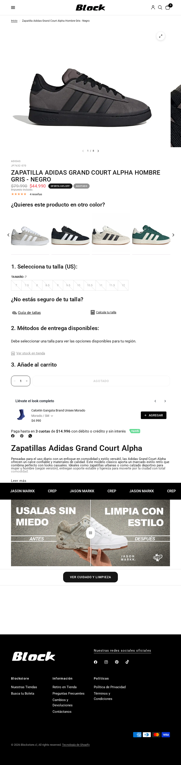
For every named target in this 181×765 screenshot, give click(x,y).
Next (173, 235)
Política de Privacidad (110, 687)
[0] (167, 7)
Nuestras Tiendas (24, 687)
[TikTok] (130, 662)
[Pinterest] (22, 436)
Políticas (101, 678)
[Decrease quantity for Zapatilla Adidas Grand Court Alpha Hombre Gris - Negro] (14, 381)
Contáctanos (62, 712)
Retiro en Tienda (65, 687)
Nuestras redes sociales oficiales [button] (122, 651)
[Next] (98, 151)
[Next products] (165, 401)
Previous (8, 235)
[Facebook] (13, 436)
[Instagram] (109, 662)
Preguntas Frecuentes (69, 693)
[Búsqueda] (160, 7)
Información (63, 678)
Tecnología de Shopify (76, 744)
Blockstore (20, 678)
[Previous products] (155, 401)
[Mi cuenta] (153, 7)
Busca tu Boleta (22, 693)
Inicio (14, 21)
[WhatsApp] (31, 436)
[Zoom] (160, 36)
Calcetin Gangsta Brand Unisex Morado (58, 410)
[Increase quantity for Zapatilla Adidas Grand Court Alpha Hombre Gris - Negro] (26, 381)
